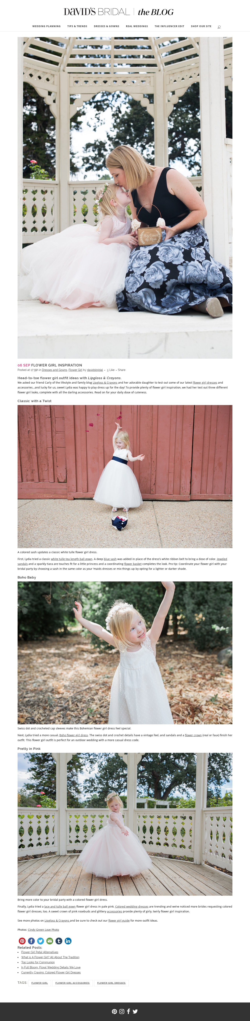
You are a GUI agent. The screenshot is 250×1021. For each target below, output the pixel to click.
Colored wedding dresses (131, 906)
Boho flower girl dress (73, 735)
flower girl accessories (72, 983)
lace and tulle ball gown (60, 906)
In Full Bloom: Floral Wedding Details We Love (50, 967)
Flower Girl (75, 370)
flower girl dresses (205, 382)
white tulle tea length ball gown (71, 559)
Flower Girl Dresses (111, 983)
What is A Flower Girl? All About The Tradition (50, 957)
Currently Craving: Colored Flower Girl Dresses (51, 972)
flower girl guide (119, 920)
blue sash (110, 559)
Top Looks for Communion (38, 962)
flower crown (193, 735)
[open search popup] (218, 26)
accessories (114, 911)
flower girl (39, 983)
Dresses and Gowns (54, 370)
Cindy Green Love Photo (43, 930)
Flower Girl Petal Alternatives (39, 952)
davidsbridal (95, 370)
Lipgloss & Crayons (105, 382)
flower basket (133, 564)
